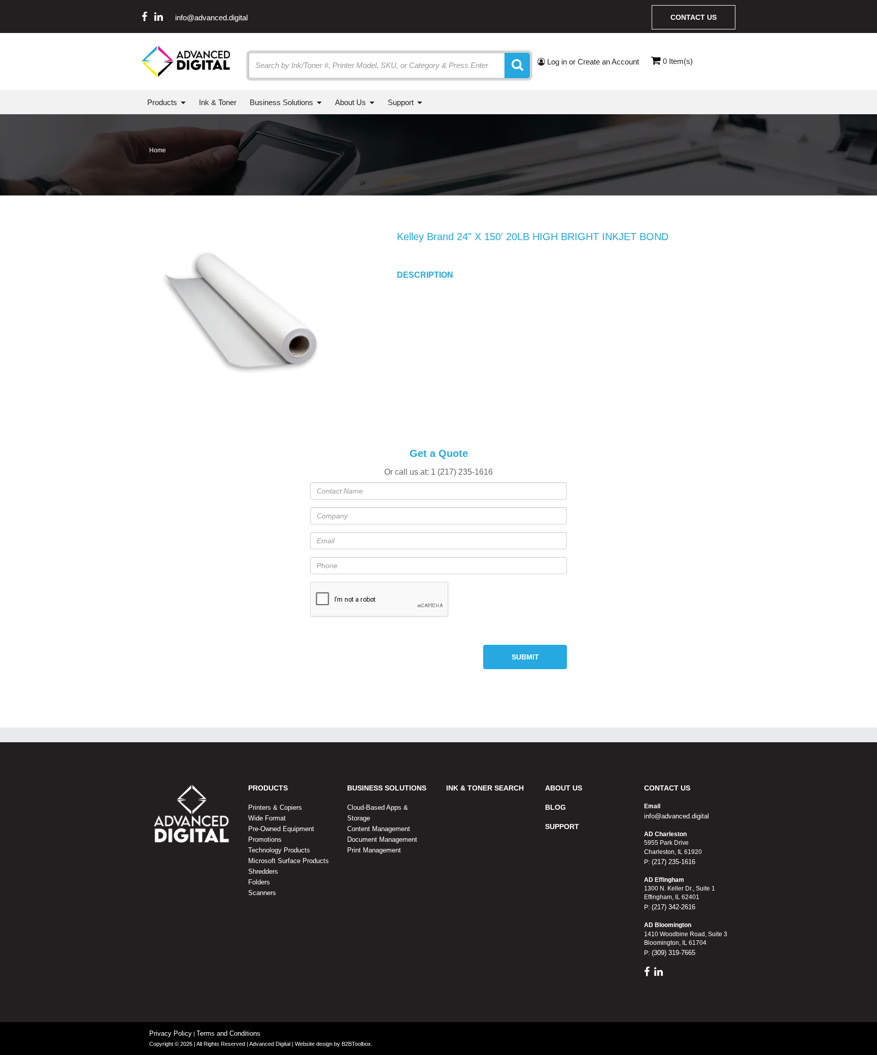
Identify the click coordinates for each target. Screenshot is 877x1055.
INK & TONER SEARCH (485, 788)
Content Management (378, 829)
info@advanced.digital (211, 17)
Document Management (382, 839)
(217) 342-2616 (672, 907)
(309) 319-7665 (672, 953)
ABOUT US (563, 788)
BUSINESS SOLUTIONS (386, 788)
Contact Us (693, 17)
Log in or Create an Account (592, 61)
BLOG (555, 807)
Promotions (265, 839)
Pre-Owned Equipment (281, 829)
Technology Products (279, 850)
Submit (525, 657)
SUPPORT (562, 826)
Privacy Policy (170, 1033)
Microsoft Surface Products (288, 861)
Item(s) (678, 61)
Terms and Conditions (228, 1033)
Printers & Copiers (275, 807)
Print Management (374, 850)
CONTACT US (667, 788)
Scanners (262, 893)
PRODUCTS (268, 788)
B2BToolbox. (357, 1044)
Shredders (263, 871)
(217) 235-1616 (672, 862)
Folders (259, 882)
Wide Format (267, 818)
